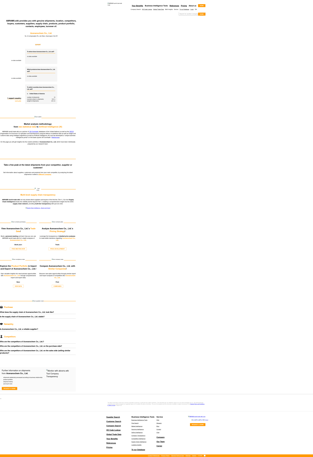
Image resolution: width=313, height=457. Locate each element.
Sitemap (188, 456)
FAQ (157, 420)
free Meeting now (18, 249)
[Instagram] (203, 420)
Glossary (159, 423)
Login (192, 9)
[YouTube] (199, 420)
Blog (157, 426)
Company (160, 437)
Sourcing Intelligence (137, 429)
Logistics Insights (136, 445)
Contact (158, 429)
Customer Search (113, 421)
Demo (202, 6)
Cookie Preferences (153, 456)
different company (45, 174)
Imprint (194, 456)
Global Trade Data (158, 9)
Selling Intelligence (137, 432)
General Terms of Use (177, 456)
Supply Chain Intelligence (138, 442)
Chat (157, 432)
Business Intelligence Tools (139, 420)
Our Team (160, 441)
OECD (71, 131)
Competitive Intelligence (138, 439)
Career (159, 446)
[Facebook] (195, 420)
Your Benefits (137, 5)
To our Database (184, 9)
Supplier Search (113, 417)
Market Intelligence (136, 426)
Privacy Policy (165, 456)
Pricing (184, 5)
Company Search (113, 425)
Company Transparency (138, 436)
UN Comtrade (33, 131)
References (174, 5)
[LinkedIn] (192, 420)
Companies (57, 286)
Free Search (135, 423)
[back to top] (0, 398)
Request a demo (9, 388)
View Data (18, 286)
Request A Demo (198, 424)
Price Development (57, 249)
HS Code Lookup (147, 9)
